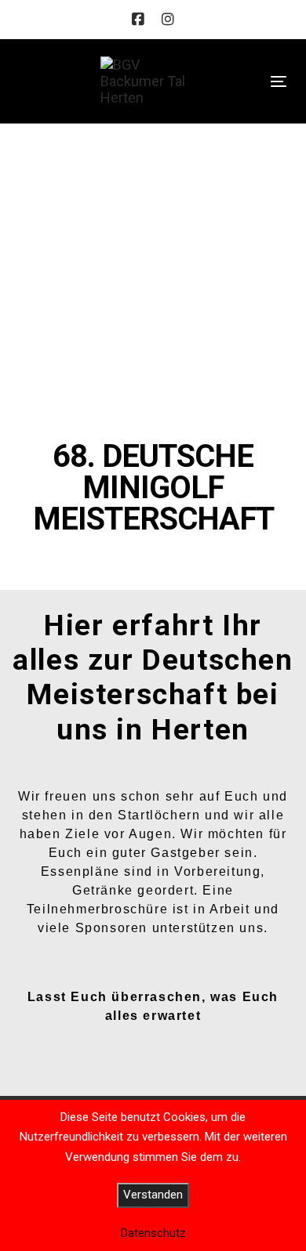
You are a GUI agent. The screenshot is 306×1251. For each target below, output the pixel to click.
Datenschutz (153, 1233)
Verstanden (153, 1195)
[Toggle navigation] (278, 81)
